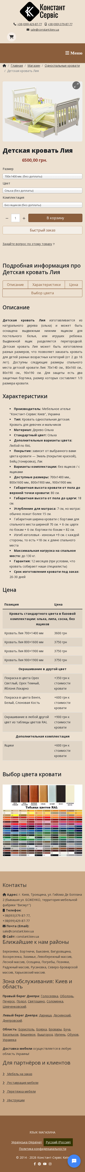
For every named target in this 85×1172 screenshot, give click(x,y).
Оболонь (66, 996)
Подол (21, 1001)
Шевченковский (14, 1006)
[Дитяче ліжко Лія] (42, 111)
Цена (73, 284)
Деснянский (62, 1015)
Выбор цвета (42, 293)
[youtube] (45, 1164)
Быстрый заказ (42, 230)
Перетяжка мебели (21, 1091)
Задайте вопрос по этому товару (27, 244)
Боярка (41, 1029)
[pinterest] (39, 1164)
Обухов (72, 1034)
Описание (15, 284)
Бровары (55, 1029)
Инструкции (15, 1100)
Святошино (36, 1001)
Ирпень (60, 1034)
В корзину (55, 217)
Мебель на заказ (19, 1074)
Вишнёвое (28, 1034)
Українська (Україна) (26, 1142)
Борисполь (26, 1029)
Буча (66, 1029)
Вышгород (45, 1034)
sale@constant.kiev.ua (45, 30)
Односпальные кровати (62, 65)
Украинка (9, 1040)
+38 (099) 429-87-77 (29, 24)
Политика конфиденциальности (42, 1149)
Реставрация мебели (22, 1083)
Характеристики (46, 284)
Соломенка (55, 1001)
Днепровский (12, 1020)
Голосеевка (49, 996)
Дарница (45, 1015)
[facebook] (35, 1164)
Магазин (33, 65)
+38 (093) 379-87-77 (60, 24)
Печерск (9, 1001)
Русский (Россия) (58, 1142)
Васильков (11, 1034)
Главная (17, 65)
